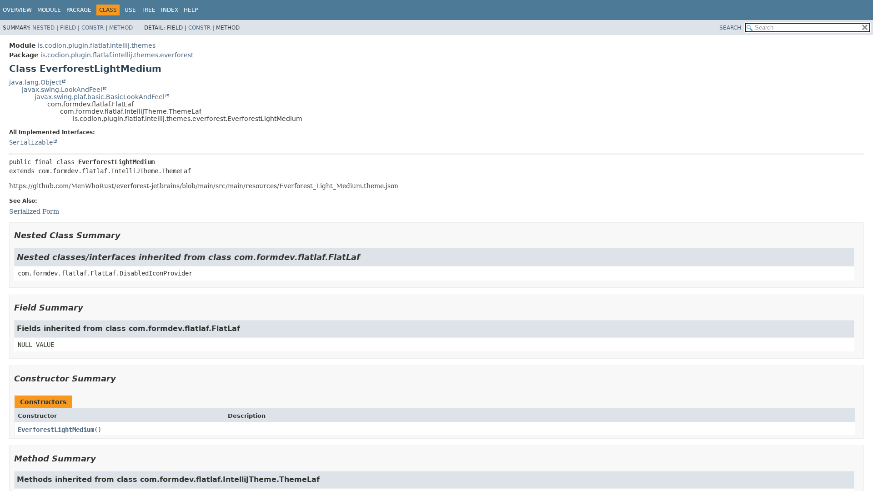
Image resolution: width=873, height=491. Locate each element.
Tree (148, 10)
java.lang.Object (35, 82)
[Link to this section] (126, 235)
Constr (92, 28)
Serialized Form (34, 211)
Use (130, 10)
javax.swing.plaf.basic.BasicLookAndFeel (100, 96)
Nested (43, 28)
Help (191, 10)
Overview (17, 10)
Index (169, 10)
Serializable (31, 142)
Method (121, 28)
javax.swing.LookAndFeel (62, 89)
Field (68, 28)
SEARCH (730, 28)
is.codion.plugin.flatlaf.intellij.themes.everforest (116, 55)
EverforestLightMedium (56, 429)
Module (49, 10)
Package (78, 10)
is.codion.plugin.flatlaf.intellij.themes (97, 45)
